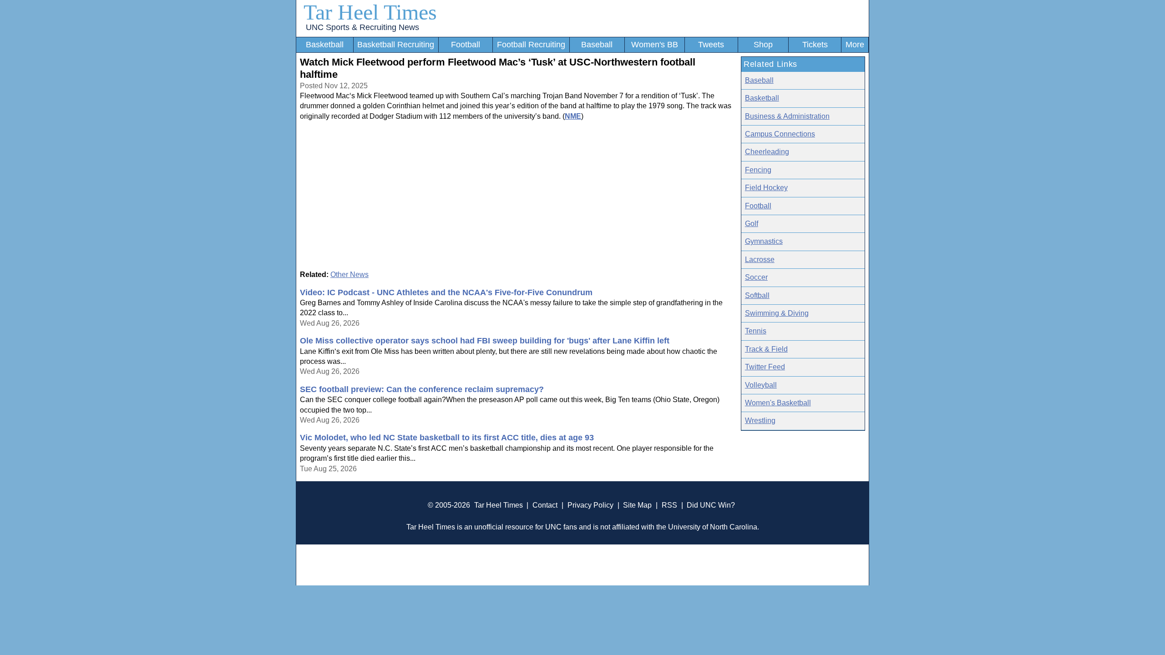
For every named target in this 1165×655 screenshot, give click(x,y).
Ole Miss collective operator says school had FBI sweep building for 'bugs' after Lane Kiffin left (484, 340)
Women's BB (654, 44)
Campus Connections (780, 134)
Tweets (711, 44)
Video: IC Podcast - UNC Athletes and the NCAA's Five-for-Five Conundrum (446, 292)
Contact (544, 505)
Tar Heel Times (370, 12)
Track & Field (766, 349)
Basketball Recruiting (395, 44)
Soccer (756, 277)
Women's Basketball (778, 403)
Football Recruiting (531, 44)
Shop (763, 44)
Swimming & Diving (777, 313)
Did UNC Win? (711, 505)
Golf (751, 223)
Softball (757, 295)
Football (465, 44)
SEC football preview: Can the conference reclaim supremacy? (422, 389)
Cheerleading (767, 152)
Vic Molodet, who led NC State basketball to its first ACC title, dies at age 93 (447, 437)
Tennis (755, 331)
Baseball (597, 44)
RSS (669, 505)
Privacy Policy (590, 505)
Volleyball (761, 385)
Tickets (815, 44)
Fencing (758, 170)
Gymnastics (764, 241)
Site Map (637, 505)
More (855, 44)
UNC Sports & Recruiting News (362, 27)
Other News (349, 274)
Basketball (325, 44)
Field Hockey (766, 187)
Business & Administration (787, 116)
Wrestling (760, 420)
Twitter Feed (765, 367)
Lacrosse (760, 259)
